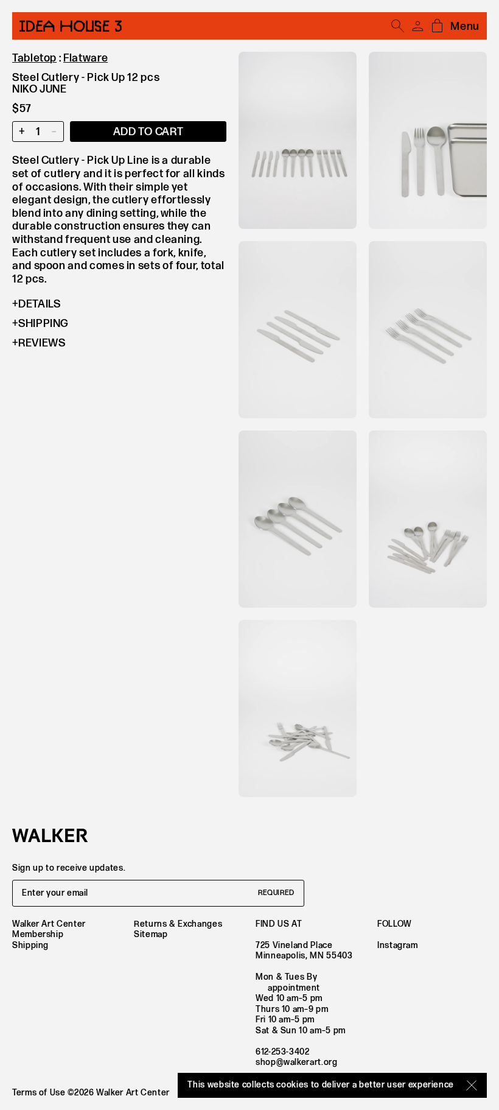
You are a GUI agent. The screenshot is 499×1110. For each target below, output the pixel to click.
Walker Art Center (49, 924)
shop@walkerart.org (297, 1062)
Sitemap (150, 934)
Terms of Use (39, 1092)
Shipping (43, 323)
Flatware (85, 58)
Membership (37, 934)
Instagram (397, 945)
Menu (465, 26)
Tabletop (34, 58)
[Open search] (398, 26)
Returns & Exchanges (178, 924)
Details (39, 304)
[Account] (417, 26)
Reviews (41, 343)
